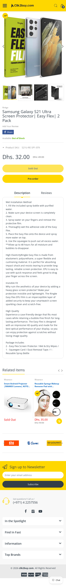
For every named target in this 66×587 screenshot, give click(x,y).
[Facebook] (25, 511)
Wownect (8, 379)
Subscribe (33, 484)
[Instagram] (33, 511)
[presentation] (58, 370)
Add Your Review (10, 126)
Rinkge (5, 107)
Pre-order (33, 178)
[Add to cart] (59, 421)
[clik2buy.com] (22, 5)
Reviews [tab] (46, 193)
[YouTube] (40, 511)
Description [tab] (22, 193)
